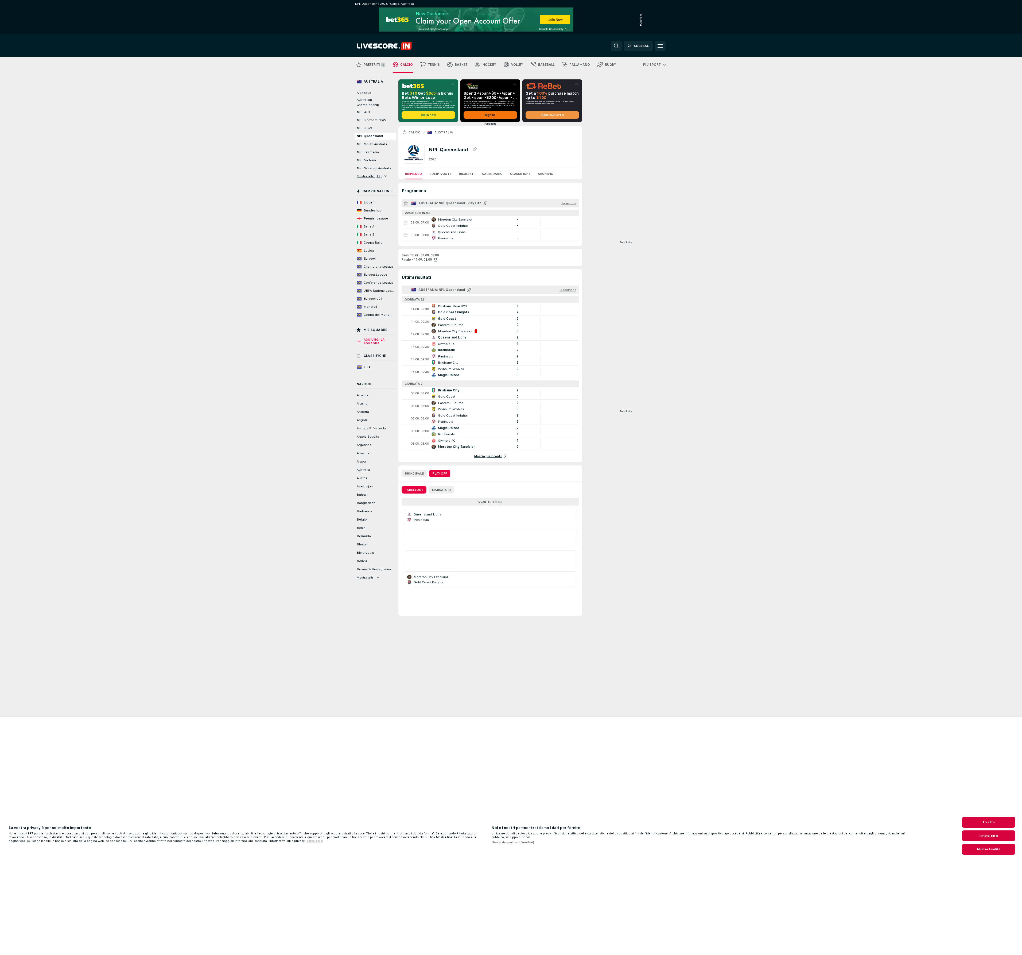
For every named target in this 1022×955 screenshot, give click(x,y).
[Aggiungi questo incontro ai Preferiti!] (406, 222)
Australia (443, 132)
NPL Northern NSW (371, 120)
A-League (364, 93)
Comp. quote (440, 174)
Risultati (467, 174)
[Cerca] (616, 46)
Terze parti (314, 841)
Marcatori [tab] (441, 490)
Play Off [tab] (439, 473)
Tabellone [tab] (414, 490)
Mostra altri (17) (369, 176)
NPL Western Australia (374, 168)
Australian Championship (368, 102)
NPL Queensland (370, 136)
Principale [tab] (414, 473)
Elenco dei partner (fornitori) (512, 842)
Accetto (988, 822)
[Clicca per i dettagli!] (490, 222)
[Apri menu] (660, 46)
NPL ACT (363, 112)
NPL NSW (364, 128)
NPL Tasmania (368, 152)
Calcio (415, 132)
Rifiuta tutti (988, 836)
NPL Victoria (366, 160)
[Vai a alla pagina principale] (393, 46)
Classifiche (520, 174)
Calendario (492, 174)
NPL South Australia (372, 144)
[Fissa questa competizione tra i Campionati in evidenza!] (474, 149)
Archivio (545, 174)
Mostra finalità (988, 849)
